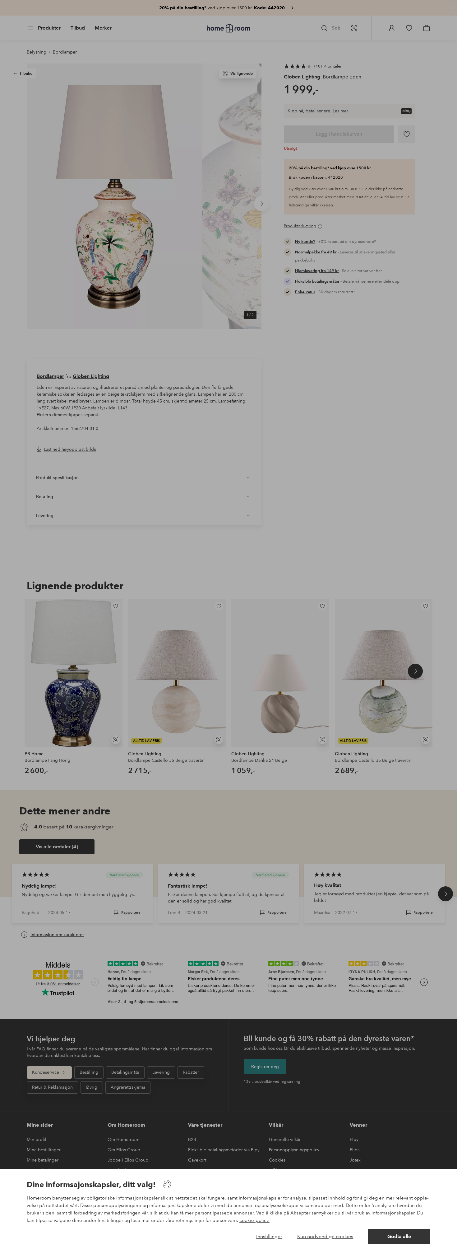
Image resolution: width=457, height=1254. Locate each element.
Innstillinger (269, 1236)
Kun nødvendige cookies (325, 1236)
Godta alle (399, 1236)
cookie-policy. (254, 1220)
